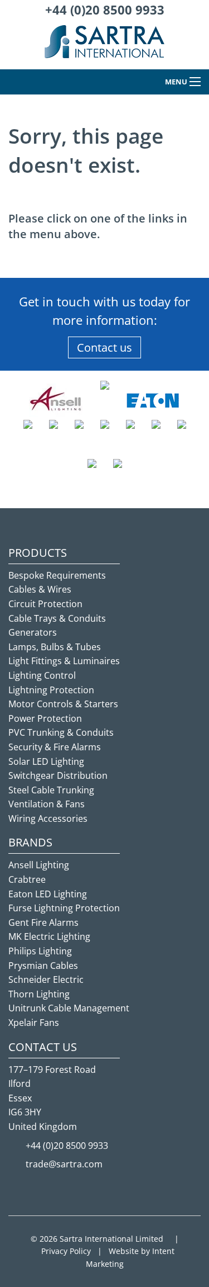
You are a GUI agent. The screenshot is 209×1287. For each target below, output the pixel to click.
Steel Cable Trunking (51, 790)
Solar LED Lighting (46, 761)
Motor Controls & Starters (63, 704)
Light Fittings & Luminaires (64, 661)
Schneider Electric (46, 979)
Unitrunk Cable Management (68, 1008)
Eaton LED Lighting (47, 894)
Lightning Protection (51, 690)
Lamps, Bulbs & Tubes (54, 647)
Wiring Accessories (48, 818)
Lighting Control (42, 675)
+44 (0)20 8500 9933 (104, 9)
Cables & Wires (39, 589)
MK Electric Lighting (49, 936)
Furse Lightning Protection (64, 908)
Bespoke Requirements (57, 575)
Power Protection (45, 718)
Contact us (104, 347)
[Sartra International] (104, 46)
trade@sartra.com (64, 1164)
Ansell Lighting (38, 865)
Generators (32, 632)
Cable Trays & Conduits (57, 618)
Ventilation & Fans (46, 804)
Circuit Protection (45, 604)
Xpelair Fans (33, 1022)
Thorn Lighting (39, 994)
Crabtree (27, 879)
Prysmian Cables (43, 965)
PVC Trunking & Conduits (61, 732)
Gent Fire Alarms (43, 922)
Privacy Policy (66, 1251)
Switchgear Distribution (58, 775)
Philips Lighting (40, 951)
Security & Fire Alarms (54, 747)
